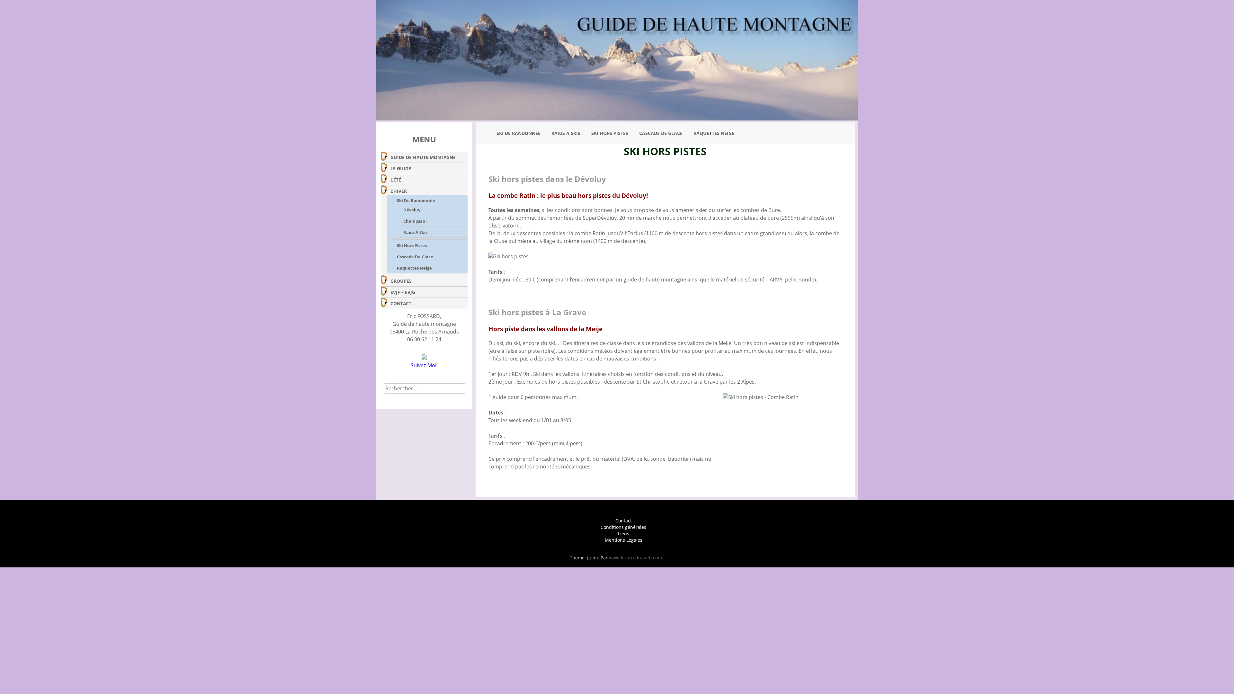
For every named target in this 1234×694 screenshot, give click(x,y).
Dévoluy (411, 210)
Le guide (400, 168)
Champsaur (415, 221)
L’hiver (398, 191)
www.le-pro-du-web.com (636, 558)
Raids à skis (415, 232)
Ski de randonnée (416, 200)
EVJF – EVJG (402, 292)
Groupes (401, 281)
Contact (400, 303)
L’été (395, 180)
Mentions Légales (623, 540)
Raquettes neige (414, 268)
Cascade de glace (415, 257)
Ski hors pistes (412, 245)
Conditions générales (623, 527)
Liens (623, 533)
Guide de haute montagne (423, 157)
